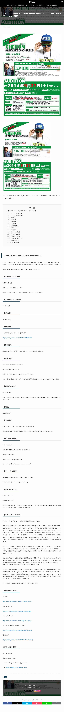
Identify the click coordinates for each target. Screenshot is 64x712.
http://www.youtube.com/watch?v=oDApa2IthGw (17, 601)
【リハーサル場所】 (15, 232)
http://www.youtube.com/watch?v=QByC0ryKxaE (17, 611)
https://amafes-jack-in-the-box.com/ (16, 667)
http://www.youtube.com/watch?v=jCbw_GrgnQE (17, 621)
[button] (7, 703)
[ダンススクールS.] (32, 2)
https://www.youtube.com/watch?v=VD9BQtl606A (17, 338)
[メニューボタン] (2, 2)
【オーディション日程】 (16, 213)
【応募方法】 (13, 223)
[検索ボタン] (62, 2)
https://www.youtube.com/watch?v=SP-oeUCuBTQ (18, 640)
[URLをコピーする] (56, 703)
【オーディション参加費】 (16, 215)
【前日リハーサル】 (15, 236)
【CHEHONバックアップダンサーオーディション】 (22, 211)
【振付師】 (13, 217)
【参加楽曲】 (13, 219)
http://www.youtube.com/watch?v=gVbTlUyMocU (17, 630)
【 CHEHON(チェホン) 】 (16, 238)
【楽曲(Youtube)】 (15, 240)
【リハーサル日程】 (15, 234)
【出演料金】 (13, 230)
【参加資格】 (13, 221)
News (5, 19)
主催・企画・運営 (14, 242)
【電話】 (12, 228)
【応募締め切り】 (14, 225)
